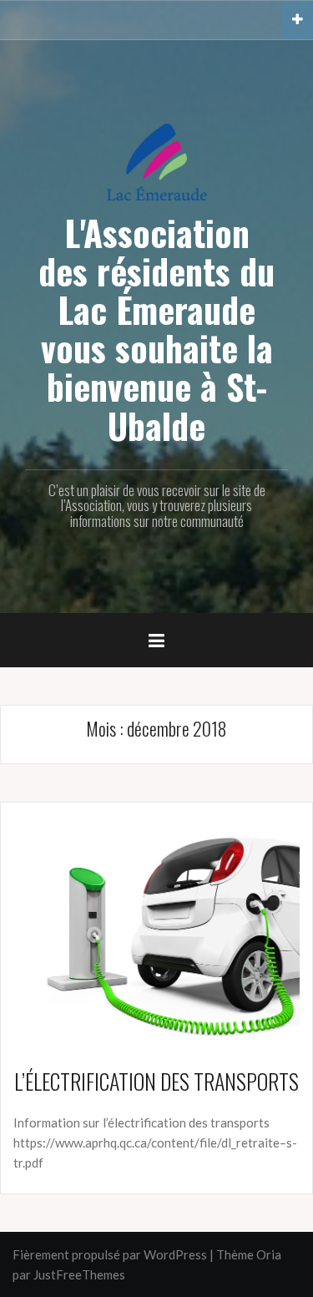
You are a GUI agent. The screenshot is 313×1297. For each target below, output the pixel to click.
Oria (268, 1254)
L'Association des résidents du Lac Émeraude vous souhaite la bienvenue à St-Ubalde (156, 328)
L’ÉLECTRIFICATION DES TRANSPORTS (156, 1081)
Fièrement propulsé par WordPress (110, 1254)
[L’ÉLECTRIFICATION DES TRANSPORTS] (156, 927)
